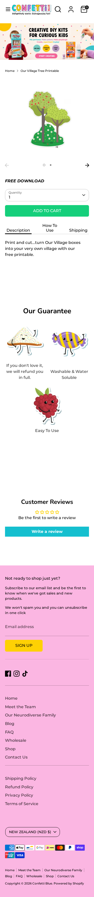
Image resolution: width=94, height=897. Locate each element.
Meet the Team (20, 706)
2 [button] (50, 165)
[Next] (87, 165)
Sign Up (24, 645)
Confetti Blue (42, 883)
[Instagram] (17, 674)
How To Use (49, 228)
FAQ (9, 732)
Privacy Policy (19, 795)
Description (18, 230)
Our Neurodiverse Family (30, 715)
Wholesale (15, 740)
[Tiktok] (25, 674)
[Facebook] (8, 674)
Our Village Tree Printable (40, 71)
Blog (9, 723)
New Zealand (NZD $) (30, 832)
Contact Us (16, 757)
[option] (47, 119)
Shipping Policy (20, 778)
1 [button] (44, 165)
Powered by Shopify (69, 883)
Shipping (78, 230)
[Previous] (6, 165)
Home (10, 71)
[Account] (71, 7)
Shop (10, 748)
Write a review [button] (47, 531)
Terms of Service (21, 803)
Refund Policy (19, 787)
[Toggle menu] (6, 9)
